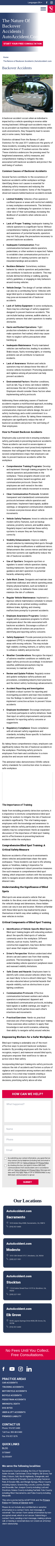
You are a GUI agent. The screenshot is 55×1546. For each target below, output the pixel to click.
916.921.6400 (14, 1428)
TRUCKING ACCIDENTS (13, 1387)
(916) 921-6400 (15, 1227)
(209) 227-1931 (15, 1259)
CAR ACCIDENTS (10, 1383)
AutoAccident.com (18, 1211)
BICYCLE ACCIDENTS (12, 1395)
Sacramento (15, 1217)
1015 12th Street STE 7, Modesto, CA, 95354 (26, 1256)
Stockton (13, 1282)
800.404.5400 (16, 1432)
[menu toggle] (43, 9)
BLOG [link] (5, 1448)
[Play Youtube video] (27, 786)
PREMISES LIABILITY (11, 1416)
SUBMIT (27, 1182)
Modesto (13, 1250)
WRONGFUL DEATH (11, 1403)
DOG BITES (7, 1408)
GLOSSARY (7, 1456)
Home (5, 57)
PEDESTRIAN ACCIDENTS (14, 1399)
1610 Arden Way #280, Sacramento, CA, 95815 (27, 1223)
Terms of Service (20, 1503)
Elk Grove (13, 1315)
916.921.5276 (12, 1436)
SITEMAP (6, 1452)
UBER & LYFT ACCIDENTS (13, 1412)
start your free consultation (22, 43)
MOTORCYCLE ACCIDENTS (14, 1391)
